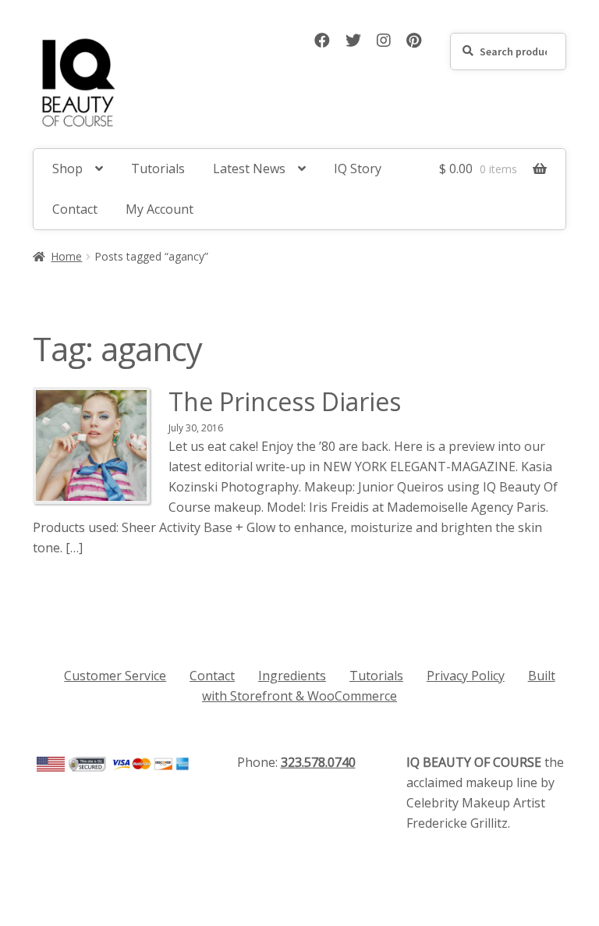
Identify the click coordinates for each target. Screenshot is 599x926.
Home (66, 256)
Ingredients (292, 675)
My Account (159, 209)
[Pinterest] (413, 41)
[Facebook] (323, 41)
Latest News (249, 168)
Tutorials (158, 168)
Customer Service (115, 675)
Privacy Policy (466, 675)
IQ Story (357, 168)
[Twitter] (354, 41)
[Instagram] (385, 41)
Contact (74, 209)
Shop (67, 168)
